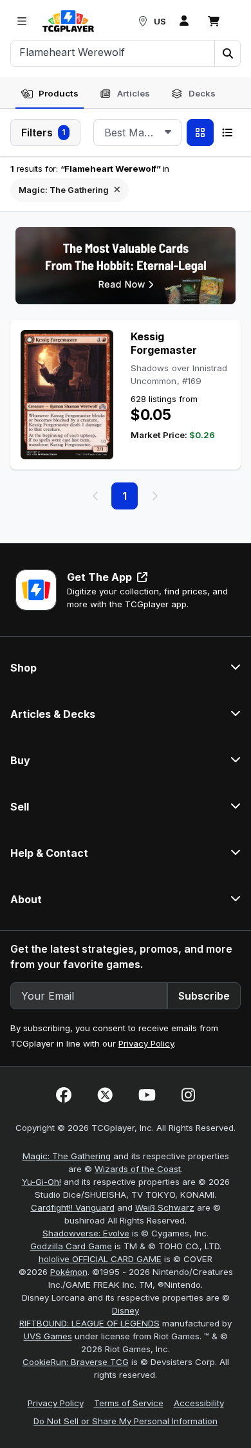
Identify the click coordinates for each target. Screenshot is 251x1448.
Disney (125, 1310)
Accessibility (199, 1403)
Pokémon (69, 1272)
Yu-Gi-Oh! (41, 1182)
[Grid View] (200, 132)
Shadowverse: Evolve (85, 1233)
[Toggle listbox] (168, 132)
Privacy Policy (146, 1043)
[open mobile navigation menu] (21, 21)
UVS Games (48, 1336)
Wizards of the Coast (138, 1169)
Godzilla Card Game (71, 1246)
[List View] (227, 132)
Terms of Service (128, 1403)
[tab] (49, 94)
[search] (113, 52)
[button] (227, 53)
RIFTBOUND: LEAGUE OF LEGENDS (89, 1323)
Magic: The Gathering (67, 1156)
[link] (68, 21)
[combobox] (137, 132)
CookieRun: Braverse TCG (76, 1362)
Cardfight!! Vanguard (73, 1207)
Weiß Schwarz (164, 1207)
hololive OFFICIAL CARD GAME (100, 1259)
